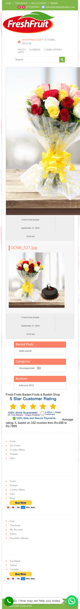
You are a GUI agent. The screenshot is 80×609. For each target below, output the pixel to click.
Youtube (14, 569)
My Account (38, 3)
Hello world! (25, 351)
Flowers (34, 49)
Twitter (13, 565)
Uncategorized (26, 368)
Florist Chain (25, 601)
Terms (54, 3)
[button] (71, 600)
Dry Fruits (15, 445)
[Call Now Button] (9, 601)
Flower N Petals (45, 601)
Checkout (21, 3)
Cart (8, 3)
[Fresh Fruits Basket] (29, 32)
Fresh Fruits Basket (40, 604)
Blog (12, 498)
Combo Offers (53, 49)
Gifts (21, 52)
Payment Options (19, 538)
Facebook (15, 561)
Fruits (22, 49)
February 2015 (26, 385)
